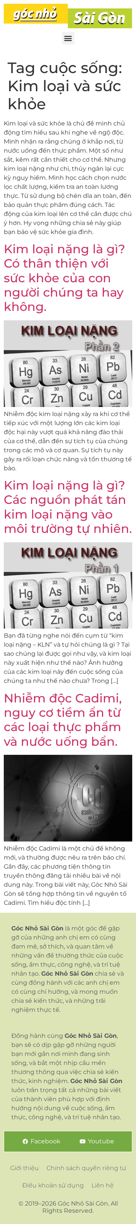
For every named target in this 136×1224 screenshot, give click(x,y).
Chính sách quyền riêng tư (86, 1168)
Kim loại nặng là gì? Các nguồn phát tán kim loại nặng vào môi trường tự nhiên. (68, 507)
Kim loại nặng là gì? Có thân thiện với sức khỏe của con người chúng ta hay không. (64, 278)
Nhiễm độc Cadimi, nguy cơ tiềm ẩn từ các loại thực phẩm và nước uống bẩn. (63, 720)
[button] (68, 38)
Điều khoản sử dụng (53, 1185)
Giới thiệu (24, 1168)
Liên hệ (102, 1185)
